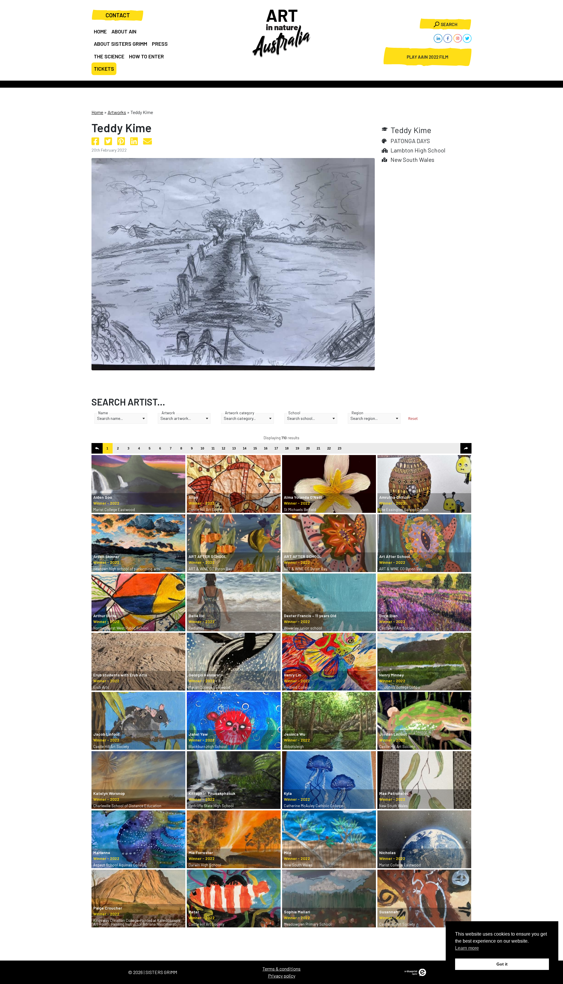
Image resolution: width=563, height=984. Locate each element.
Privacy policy (281, 975)
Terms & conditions (281, 968)
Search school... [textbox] (301, 418)
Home (97, 112)
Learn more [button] (467, 948)
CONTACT (118, 15)
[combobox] (121, 418)
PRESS (160, 43)
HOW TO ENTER (146, 56)
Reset (413, 418)
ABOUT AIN (123, 31)
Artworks (117, 112)
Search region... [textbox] (364, 418)
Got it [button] (502, 964)
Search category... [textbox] (240, 418)
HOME (100, 31)
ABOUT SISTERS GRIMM (120, 43)
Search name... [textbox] (110, 418)
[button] (97, 448)
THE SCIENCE (109, 56)
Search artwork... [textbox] (175, 418)
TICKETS (104, 68)
